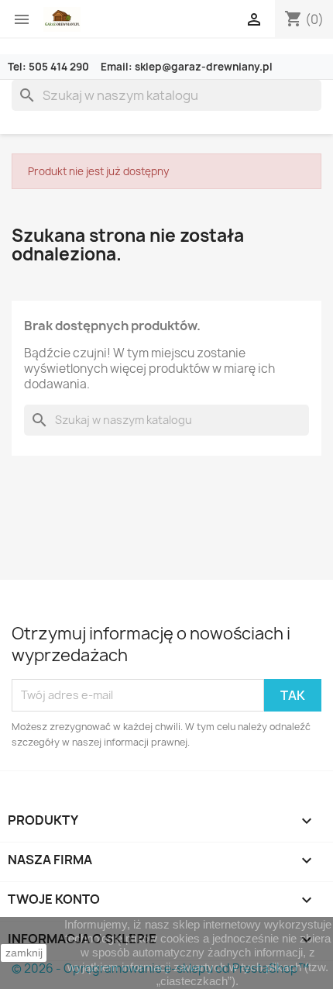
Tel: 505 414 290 (49, 67)
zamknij (24, 952)
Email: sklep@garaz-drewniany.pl (187, 67)
